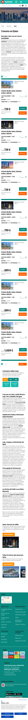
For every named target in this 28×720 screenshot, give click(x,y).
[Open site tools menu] (26, 2)
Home (2, 26)
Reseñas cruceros (19, 635)
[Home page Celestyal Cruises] (24, 96)
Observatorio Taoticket (20, 641)
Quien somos (4, 634)
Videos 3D (3, 627)
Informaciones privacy (20, 612)
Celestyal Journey (6, 96)
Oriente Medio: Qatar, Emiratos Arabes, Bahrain (11, 92)
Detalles (23, 108)
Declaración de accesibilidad (18, 620)
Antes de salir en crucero (5, 614)
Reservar (23, 113)
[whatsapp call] (16, 2)
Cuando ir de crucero (6, 622)
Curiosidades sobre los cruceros (6, 610)
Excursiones (4, 624)
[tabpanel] (14, 385)
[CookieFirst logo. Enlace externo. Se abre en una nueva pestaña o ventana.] (1, 701)
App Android (4, 642)
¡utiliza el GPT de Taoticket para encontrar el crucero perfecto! (16, 685)
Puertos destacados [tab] (8, 534)
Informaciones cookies (20, 614)
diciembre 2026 (14, 384)
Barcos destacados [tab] (8, 564)
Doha (9, 101)
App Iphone (4, 639)
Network (3, 636)
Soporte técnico (19, 609)
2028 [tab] (16, 379)
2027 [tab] (11, 379)
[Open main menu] (26, 6)
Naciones (9, 26)
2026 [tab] (5, 379)
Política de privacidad (22, 699)
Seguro (17, 617)
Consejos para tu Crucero (5, 618)
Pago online (18, 638)
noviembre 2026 (6, 384)
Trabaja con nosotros (20, 624)
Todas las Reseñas (6, 602)
